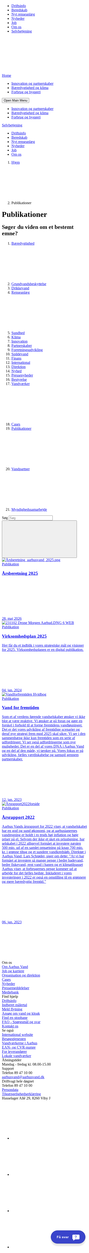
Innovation (19, 341)
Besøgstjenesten (14, 1039)
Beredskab (19, 10)
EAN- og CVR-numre (19, 1047)
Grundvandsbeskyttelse (28, 284)
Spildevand (19, 354)
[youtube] (47, 1247)
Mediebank (10, 992)
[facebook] (47, 1174)
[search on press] (39, 539)
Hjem (15, 162)
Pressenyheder (22, 375)
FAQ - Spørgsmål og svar (21, 1022)
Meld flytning (12, 1009)
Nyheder (17, 18)
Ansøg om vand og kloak (21, 1013)
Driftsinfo (18, 6)
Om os (16, 27)
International (20, 363)
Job (14, 23)
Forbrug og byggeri (26, 92)
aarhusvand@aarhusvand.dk (23, 1077)
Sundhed (18, 333)
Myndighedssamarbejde (29, 509)
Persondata (10, 1090)
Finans (16, 358)
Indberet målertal (14, 1005)
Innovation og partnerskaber (32, 83)
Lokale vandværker (16, 1056)
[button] (15, 100)
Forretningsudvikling (27, 350)
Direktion (18, 367)
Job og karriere (13, 971)
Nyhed (16, 371)
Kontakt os (10, 1026)
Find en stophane (15, 1018)
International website (17, 1035)
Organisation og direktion (21, 975)
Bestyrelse (19, 379)
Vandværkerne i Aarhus (19, 1043)
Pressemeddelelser (15, 988)
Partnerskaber (21, 346)
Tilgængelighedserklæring (21, 1094)
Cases (15, 424)
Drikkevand (20, 288)
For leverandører (14, 1052)
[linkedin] (47, 1138)
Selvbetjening (21, 31)
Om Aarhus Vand (15, 967)
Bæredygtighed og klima (29, 88)
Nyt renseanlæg (23, 14)
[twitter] (47, 1211)
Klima (16, 337)
